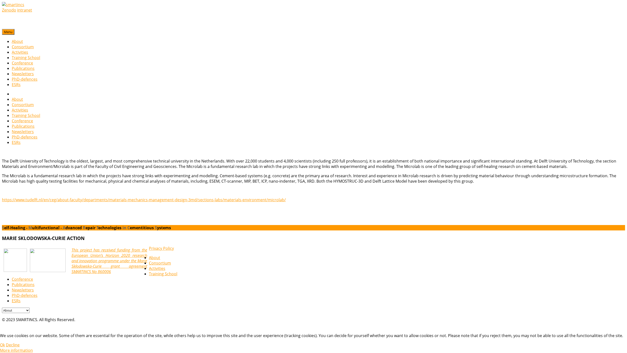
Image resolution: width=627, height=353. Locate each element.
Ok (2, 345)
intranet (24, 10)
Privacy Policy (161, 248)
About (17, 41)
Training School (26, 57)
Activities (20, 52)
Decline (13, 345)
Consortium (23, 47)
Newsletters (23, 73)
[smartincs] (13, 4)
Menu (8, 32)
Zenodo (9, 10)
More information (16, 350)
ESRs (16, 84)
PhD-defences (24, 79)
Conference (22, 63)
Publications (23, 68)
